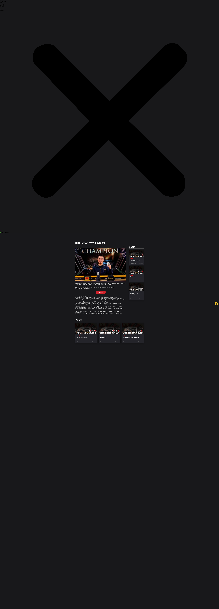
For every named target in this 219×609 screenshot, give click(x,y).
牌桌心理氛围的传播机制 (82, 337)
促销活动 (2, 10)
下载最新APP (101, 292)
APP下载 (2, 4)
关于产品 (2, 5)
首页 (1, 2)
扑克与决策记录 (103, 337)
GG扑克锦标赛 (123, 299)
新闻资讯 (2, 6)
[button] (109, 121)
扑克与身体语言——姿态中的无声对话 (131, 337)
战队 (1, 9)
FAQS (1, 8)
